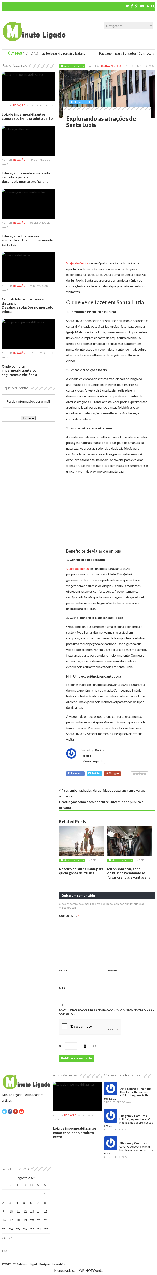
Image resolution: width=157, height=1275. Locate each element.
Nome (64, 970)
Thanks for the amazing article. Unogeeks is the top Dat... (126, 1095)
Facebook (77, 773)
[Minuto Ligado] (34, 39)
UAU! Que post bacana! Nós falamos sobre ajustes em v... (128, 1122)
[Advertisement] (100, 165)
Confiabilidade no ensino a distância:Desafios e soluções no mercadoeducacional (27, 305)
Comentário (69, 915)
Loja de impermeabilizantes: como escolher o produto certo (27, 116)
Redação (19, 105)
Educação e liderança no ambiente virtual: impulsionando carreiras (27, 240)
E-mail (113, 970)
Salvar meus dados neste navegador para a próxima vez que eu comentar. (106, 1011)
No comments (82, 102)
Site (62, 987)
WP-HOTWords (90, 1270)
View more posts (93, 761)
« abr (5, 1250)
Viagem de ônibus (74, 66)
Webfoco (61, 1264)
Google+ (114, 773)
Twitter (96, 773)
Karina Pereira (110, 66)
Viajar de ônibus (77, 263)
